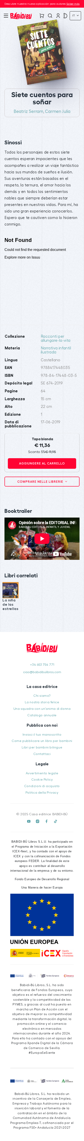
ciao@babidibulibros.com (42, 672)
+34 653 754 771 (42, 664)
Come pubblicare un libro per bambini (42, 741)
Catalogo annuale (42, 715)
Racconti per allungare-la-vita (56, 338)
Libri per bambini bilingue (42, 747)
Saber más (73, 3)
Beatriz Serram (28, 111)
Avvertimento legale (42, 773)
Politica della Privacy (42, 792)
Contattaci (42, 754)
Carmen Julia (57, 111)
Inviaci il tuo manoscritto (42, 734)
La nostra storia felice (42, 702)
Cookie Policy (42, 779)
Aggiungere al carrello (42, 463)
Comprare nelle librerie (40, 481)
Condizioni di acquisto (42, 786)
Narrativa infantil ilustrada (56, 350)
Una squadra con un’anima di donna (42, 708)
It (74, 15)
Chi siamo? (42, 695)
